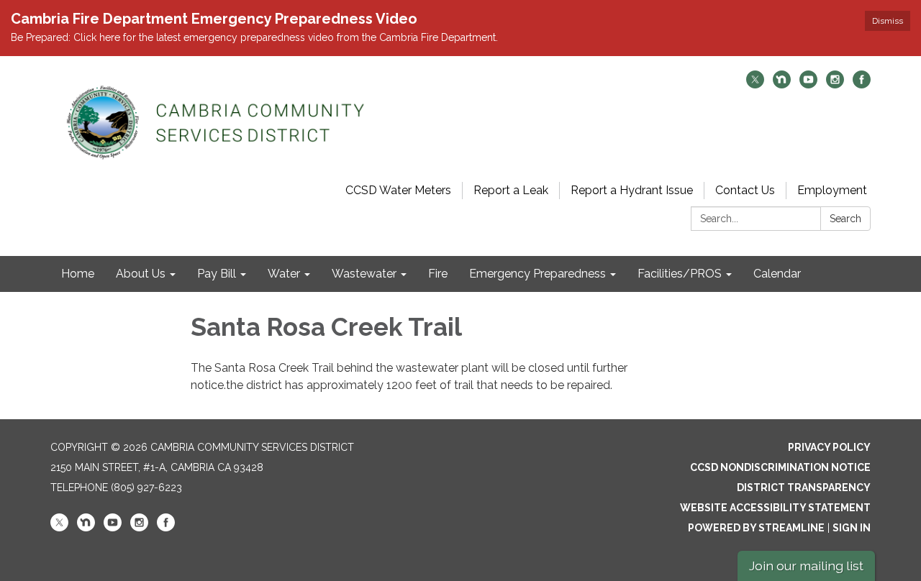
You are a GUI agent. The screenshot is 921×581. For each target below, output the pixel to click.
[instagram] (835, 84)
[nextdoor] (782, 84)
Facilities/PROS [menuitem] (680, 273)
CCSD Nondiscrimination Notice (780, 467)
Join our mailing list (806, 565)
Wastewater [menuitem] (364, 273)
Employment (832, 190)
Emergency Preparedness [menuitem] (537, 273)
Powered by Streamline (756, 528)
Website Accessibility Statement (775, 507)
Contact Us (745, 190)
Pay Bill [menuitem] (216, 273)
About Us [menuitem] (140, 273)
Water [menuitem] (284, 273)
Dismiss (887, 21)
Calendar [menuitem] (777, 273)
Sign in (851, 528)
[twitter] (755, 84)
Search (845, 218)
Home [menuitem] (77, 273)
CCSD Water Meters (398, 190)
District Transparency (804, 487)
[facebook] (862, 84)
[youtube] (808, 84)
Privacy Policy (829, 447)
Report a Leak (510, 190)
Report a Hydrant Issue (632, 190)
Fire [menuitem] (438, 273)
